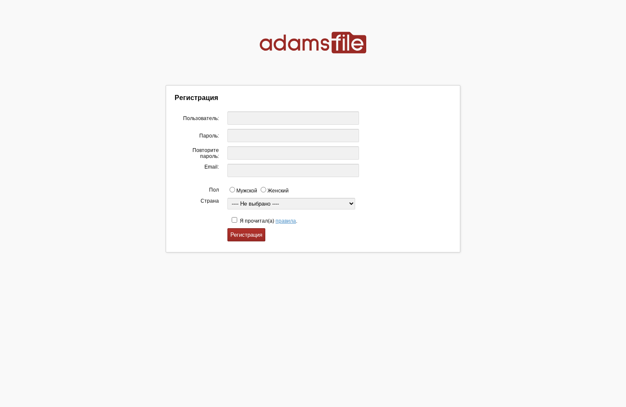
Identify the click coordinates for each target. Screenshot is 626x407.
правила (286, 221)
